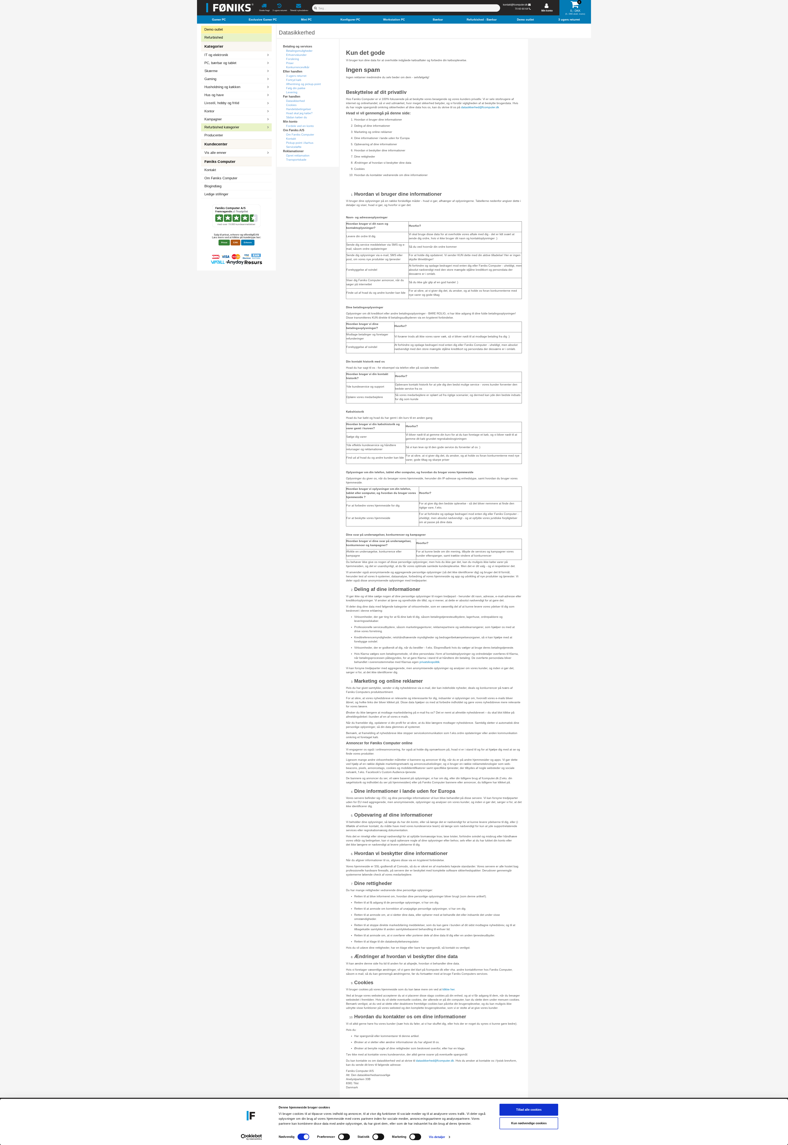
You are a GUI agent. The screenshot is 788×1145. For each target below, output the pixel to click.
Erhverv (248, 242)
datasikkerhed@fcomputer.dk (480, 107)
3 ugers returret (296, 75)
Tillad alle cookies (529, 1109)
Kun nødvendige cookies (529, 1123)
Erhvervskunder (296, 54)
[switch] (344, 1136)
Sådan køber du (296, 117)
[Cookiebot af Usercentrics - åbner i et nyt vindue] (251, 1137)
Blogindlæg (212, 186)
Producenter (213, 135)
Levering (291, 92)
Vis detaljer (437, 1137)
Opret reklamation (297, 155)
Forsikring (292, 59)
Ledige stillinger (216, 194)
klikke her (448, 989)
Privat (224, 242)
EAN (235, 242)
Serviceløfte (293, 146)
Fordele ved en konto (300, 126)
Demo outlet (213, 29)
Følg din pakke (295, 88)
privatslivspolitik (429, 662)
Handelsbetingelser (298, 109)
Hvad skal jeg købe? (299, 113)
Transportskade (296, 159)
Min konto (547, 10)
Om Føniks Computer (220, 178)
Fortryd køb (293, 80)
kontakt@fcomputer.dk (515, 4)
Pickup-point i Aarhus (299, 142)
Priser (290, 63)
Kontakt (210, 170)
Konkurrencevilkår (297, 67)
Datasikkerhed (295, 100)
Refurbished (213, 37)
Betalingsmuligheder (299, 50)
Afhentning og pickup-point (303, 84)
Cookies (291, 105)
